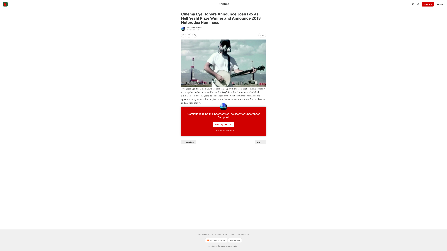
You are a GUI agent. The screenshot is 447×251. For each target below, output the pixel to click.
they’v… (197, 103)
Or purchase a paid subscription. (223, 130)
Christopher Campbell (195, 27)
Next (258, 142)
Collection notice (242, 234)
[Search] (413, 4)
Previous (190, 142)
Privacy (225, 234)
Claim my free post (223, 124)
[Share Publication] (418, 4)
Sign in (440, 4)
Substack (211, 246)
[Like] (183, 35)
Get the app (235, 240)
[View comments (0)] (189, 35)
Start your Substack (217, 240)
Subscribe (427, 4)
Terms (232, 234)
